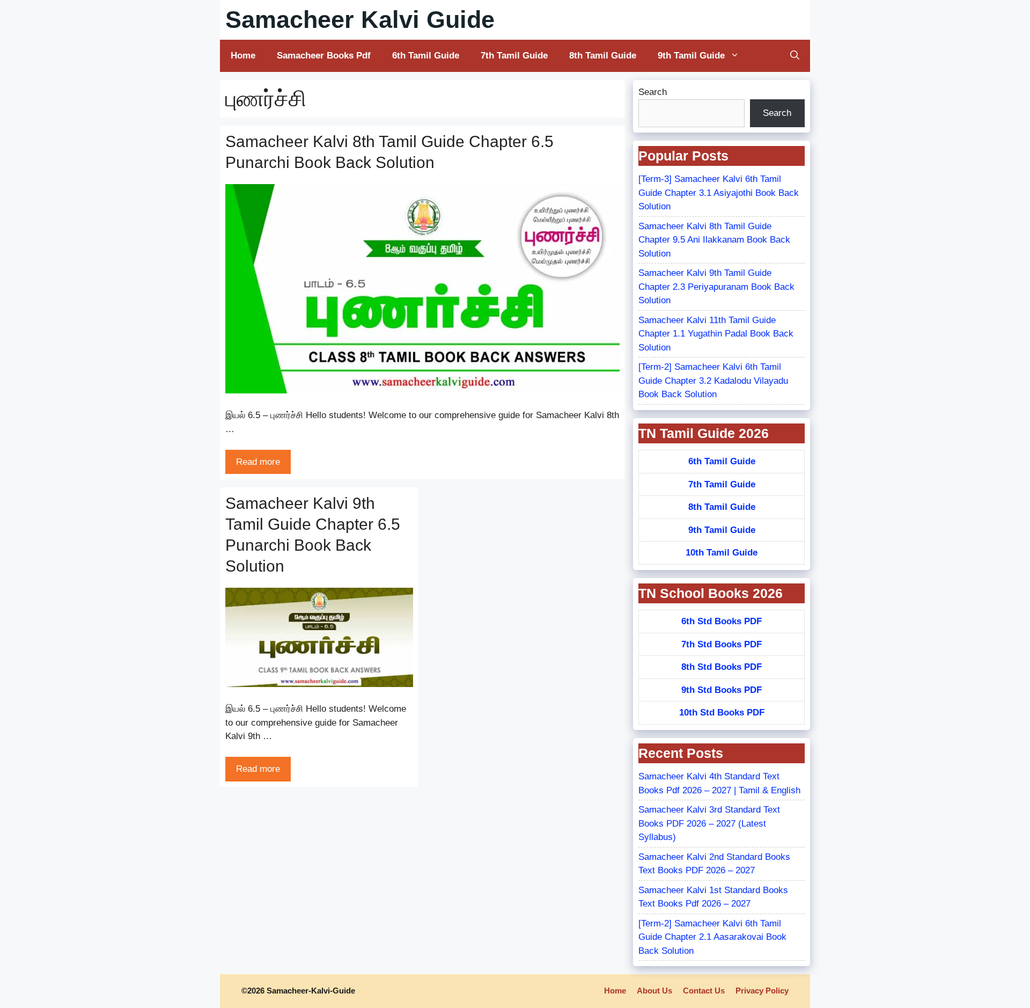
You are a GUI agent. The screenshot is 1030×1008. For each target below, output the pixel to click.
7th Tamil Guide (514, 55)
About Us (654, 990)
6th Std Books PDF (721, 621)
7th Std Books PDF (721, 644)
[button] (794, 56)
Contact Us (704, 990)
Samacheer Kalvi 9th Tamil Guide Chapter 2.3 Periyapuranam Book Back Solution (716, 286)
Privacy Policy (762, 990)
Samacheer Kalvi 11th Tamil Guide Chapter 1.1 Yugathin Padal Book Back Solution (715, 334)
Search (652, 92)
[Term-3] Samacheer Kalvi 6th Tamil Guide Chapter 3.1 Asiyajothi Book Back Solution (718, 192)
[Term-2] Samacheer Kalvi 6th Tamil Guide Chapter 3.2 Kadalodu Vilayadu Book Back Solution (713, 380)
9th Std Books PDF (721, 690)
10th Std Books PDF (721, 712)
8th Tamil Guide (602, 55)
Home (243, 55)
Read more (258, 462)
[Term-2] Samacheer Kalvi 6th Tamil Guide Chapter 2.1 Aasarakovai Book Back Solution (712, 937)
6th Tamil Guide (425, 55)
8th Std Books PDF (721, 667)
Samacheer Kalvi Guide (360, 19)
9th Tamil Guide (691, 55)
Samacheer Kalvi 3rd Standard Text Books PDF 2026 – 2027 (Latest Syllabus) (709, 823)
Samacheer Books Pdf (324, 55)
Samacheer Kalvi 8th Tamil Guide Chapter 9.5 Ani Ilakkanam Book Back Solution (714, 240)
